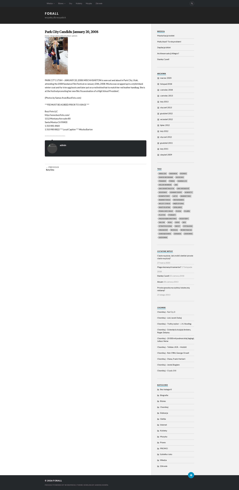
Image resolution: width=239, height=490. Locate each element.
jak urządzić (183, 188)
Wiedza (50, 3)
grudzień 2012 (166, 113)
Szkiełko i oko (166, 454)
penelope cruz (166, 211)
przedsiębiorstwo (167, 218)
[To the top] (191, 475)
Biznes (60, 3)
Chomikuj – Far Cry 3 (166, 312)
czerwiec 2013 (166, 95)
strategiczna (165, 226)
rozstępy (184, 218)
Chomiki (161, 308)
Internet (163, 425)
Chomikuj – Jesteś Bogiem (168, 364)
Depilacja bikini (164, 47)
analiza (162, 173)
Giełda (163, 419)
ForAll (52, 13)
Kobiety (79, 3)
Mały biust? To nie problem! (169, 41)
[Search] (192, 3)
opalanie (177, 207)
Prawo (163, 442)
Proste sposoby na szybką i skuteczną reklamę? (173, 289)
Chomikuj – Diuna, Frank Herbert (171, 359)
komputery (164, 196)
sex (184, 222)
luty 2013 (164, 101)
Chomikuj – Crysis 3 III (166, 370)
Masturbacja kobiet (165, 35)
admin (74, 36)
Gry (70, 3)
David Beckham (166, 177)
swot (177, 226)
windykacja (186, 230)
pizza (178, 211)
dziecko (180, 177)
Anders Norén (101, 485)
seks (177, 222)
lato (175, 196)
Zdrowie (99, 3)
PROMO (164, 448)
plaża (187, 211)
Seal (170, 222)
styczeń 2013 (166, 107)
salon (162, 222)
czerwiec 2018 (166, 90)
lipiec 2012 (165, 125)
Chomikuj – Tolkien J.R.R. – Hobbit (172, 347)
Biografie (164, 395)
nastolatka (164, 207)
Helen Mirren (165, 185)
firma (172, 181)
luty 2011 (164, 149)
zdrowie (188, 233)
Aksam (160, 282)
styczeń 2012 (166, 137)
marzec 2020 (165, 78)
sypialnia (187, 226)
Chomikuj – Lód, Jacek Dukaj (169, 318)
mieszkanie (179, 200)
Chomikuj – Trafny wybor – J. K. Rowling (174, 324)
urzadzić (163, 230)
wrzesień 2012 (166, 119)
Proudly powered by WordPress (60, 485)
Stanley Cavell (163, 59)
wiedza (174, 230)
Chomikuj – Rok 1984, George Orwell (173, 353)
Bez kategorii (166, 389)
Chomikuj (164, 407)
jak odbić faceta (166, 188)
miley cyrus (164, 203)
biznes (183, 173)
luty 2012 (164, 131)
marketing (186, 196)
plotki (162, 215)
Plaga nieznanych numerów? (169, 267)
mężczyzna (178, 203)
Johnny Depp (176, 192)
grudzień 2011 (166, 143)
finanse (162, 181)
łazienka (163, 237)
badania (173, 173)
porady (172, 215)
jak (176, 185)
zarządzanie (165, 233)
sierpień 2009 (166, 154)
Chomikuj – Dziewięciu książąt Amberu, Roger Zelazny (174, 330)
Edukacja (164, 413)
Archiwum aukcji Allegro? (168, 53)
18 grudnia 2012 (57, 36)
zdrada (177, 233)
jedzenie (163, 192)
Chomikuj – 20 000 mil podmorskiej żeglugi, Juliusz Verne (175, 339)
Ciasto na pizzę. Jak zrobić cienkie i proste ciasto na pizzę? (175, 257)
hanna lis (182, 181)
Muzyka (89, 3)
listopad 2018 (166, 84)
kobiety (188, 192)
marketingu (164, 200)
